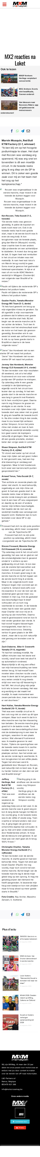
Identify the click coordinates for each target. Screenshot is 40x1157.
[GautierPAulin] (20, 286)
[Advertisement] (20, 1152)
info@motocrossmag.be (12, 1089)
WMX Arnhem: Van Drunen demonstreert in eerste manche (28, 958)
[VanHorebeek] (20, 350)
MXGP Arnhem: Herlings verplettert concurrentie (28, 78)
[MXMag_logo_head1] (20, 2)
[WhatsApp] (17, 131)
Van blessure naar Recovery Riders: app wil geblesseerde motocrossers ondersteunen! (19, 107)
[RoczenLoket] (20, 190)
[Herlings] (28, 779)
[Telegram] (22, 131)
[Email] (28, 131)
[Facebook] (12, 131)
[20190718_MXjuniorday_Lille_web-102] (20, 1109)
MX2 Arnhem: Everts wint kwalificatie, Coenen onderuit (28, 91)
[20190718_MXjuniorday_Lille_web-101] (20, 1101)
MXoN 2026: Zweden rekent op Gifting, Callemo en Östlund (28, 997)
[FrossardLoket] (20, 526)
